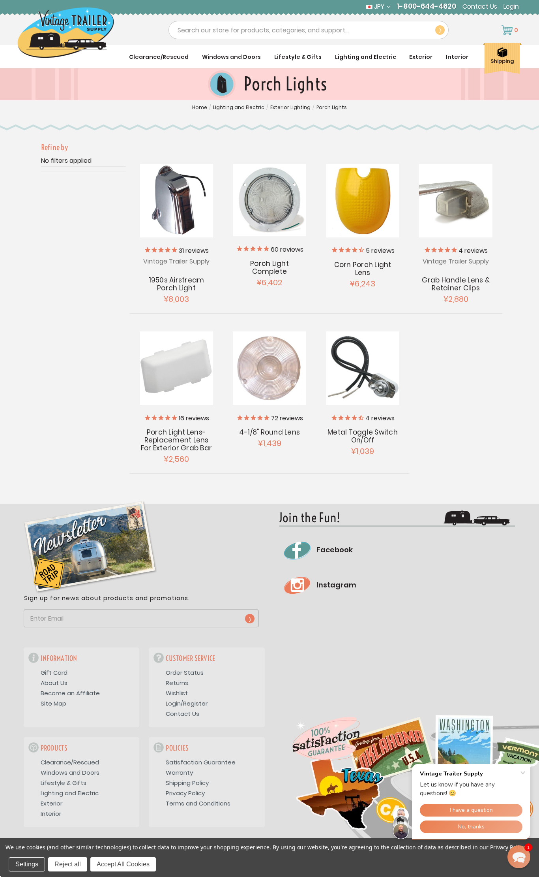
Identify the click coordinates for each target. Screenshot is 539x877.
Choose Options (269, 368)
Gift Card (54, 672)
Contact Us (479, 6)
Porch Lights (331, 107)
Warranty (179, 772)
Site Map (53, 703)
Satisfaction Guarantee (201, 762)
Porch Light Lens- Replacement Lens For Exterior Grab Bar (176, 440)
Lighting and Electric (365, 57)
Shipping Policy (187, 783)
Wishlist (177, 693)
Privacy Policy (185, 793)
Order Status (185, 672)
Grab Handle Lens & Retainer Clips (456, 284)
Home (199, 107)
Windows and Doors (231, 57)
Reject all (67, 864)
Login (511, 6)
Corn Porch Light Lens (362, 268)
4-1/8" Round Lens (269, 432)
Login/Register (187, 703)
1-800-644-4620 (426, 6)
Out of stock (362, 201)
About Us (54, 683)
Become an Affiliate (70, 693)
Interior (457, 57)
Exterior (420, 57)
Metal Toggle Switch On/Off (363, 436)
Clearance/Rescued (159, 57)
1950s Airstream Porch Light (176, 284)
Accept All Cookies (123, 864)
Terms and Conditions (198, 803)
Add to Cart (176, 201)
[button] (518, 856)
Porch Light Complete (269, 267)
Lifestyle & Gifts (298, 57)
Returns (177, 683)
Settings (26, 864)
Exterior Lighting (290, 107)
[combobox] (308, 30)
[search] (440, 30)
